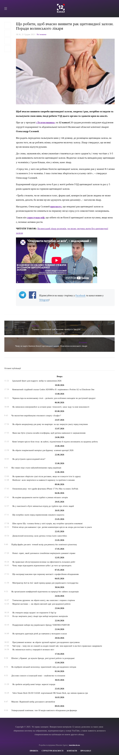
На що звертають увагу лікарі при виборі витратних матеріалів (40, 616)
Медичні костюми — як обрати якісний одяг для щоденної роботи (41, 604)
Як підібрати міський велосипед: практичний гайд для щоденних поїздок (43, 667)
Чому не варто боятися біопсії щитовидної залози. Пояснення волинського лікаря (51, 346)
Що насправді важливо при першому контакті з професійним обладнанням (45, 574)
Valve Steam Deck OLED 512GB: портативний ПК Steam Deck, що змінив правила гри (50, 693)
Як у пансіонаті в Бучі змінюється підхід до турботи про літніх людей (43, 506)
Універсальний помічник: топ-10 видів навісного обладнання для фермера (44, 710)
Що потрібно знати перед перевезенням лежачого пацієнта (38, 515)
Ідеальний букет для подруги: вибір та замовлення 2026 (36, 381)
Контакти (72, 751)
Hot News (35, 326)
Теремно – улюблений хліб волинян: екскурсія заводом (56, 329)
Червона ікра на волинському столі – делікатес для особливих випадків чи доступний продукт (53, 398)
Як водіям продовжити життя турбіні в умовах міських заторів (40, 497)
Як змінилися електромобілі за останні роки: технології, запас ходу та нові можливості (50, 407)
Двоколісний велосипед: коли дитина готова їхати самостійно (39, 536)
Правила (34, 751)
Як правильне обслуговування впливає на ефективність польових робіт (43, 562)
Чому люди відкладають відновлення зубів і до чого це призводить (41, 565)
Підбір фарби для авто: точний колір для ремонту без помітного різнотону (44, 544)
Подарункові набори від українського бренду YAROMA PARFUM (41, 625)
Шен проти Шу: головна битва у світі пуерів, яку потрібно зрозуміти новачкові (47, 523)
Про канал (85, 751)
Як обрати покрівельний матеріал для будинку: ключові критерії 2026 (42, 450)
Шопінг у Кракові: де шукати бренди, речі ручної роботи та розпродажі (43, 658)
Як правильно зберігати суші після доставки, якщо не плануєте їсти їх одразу (46, 476)
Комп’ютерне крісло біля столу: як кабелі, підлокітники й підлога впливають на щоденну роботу (55, 442)
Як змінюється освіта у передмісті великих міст (33, 650)
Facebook (80, 295)
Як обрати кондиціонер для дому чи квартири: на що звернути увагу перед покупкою (50, 424)
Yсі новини (41, 34)
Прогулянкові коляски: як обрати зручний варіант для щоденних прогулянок (46, 642)
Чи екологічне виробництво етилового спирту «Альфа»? (36, 416)
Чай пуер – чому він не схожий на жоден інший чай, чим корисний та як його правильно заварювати (57, 646)
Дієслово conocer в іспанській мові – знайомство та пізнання (38, 676)
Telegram (44, 299)
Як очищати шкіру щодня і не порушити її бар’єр (34, 613)
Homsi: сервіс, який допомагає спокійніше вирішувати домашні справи (43, 553)
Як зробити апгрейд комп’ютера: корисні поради (33, 684)
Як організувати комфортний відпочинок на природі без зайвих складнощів (45, 592)
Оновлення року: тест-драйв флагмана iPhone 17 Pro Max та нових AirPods (45, 489)
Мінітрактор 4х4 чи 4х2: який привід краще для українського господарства (45, 583)
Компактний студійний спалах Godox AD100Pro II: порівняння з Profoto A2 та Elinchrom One (53, 389)
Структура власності (52, 751)
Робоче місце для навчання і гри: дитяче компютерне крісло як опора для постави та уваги (52, 527)
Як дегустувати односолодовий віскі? (28, 459)
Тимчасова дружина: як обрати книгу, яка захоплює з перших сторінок (43, 600)
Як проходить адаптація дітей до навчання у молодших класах (39, 634)
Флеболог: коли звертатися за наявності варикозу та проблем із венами (43, 480)
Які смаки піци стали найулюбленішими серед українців (36, 468)
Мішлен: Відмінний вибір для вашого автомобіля (33, 702)
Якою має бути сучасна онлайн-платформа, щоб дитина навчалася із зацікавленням (48, 433)
